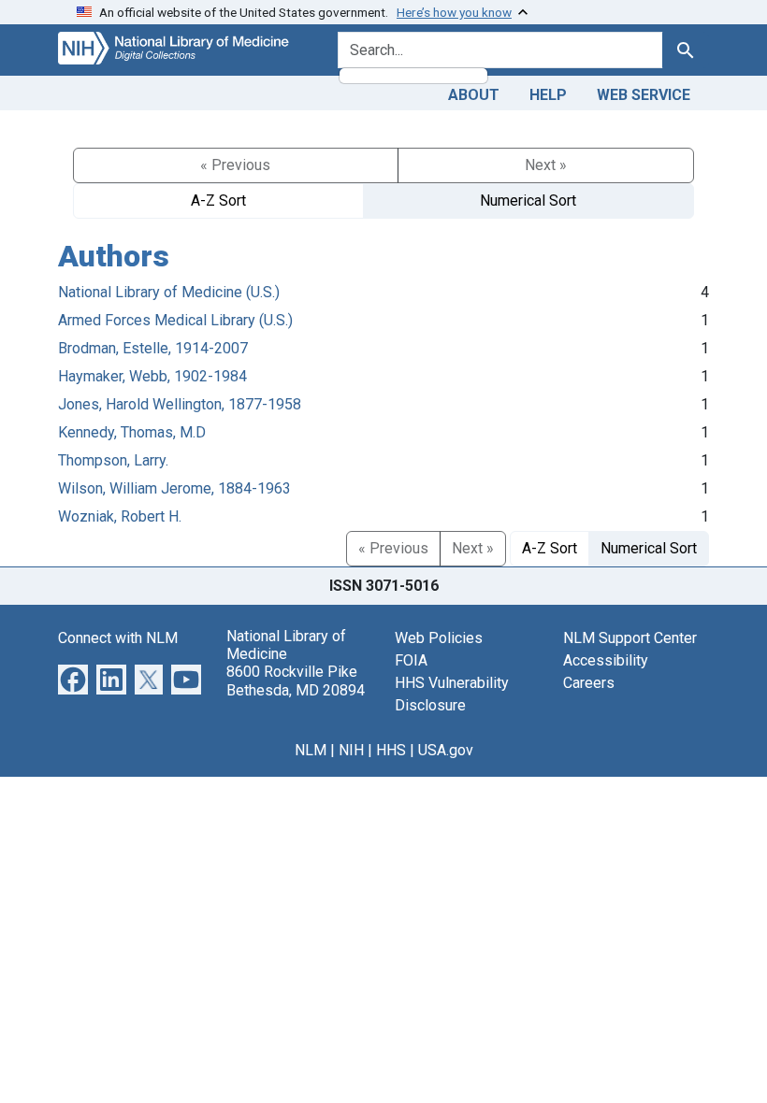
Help (548, 95)
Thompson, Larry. (113, 460)
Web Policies (439, 638)
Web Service (643, 95)
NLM (310, 750)
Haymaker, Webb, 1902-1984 (152, 376)
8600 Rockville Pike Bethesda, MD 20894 (295, 680)
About (473, 95)
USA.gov (445, 750)
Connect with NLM (118, 638)
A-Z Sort (218, 200)
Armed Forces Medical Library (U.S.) (175, 320)
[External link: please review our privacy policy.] (73, 678)
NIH (351, 750)
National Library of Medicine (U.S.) (169, 292)
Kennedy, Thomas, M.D (132, 432)
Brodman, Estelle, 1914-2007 (153, 348)
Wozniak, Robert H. (119, 516)
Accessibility (605, 660)
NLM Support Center (630, 638)
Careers (589, 683)
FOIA (411, 660)
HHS (391, 750)
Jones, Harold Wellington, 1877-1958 (179, 404)
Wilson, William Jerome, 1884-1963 (174, 488)
